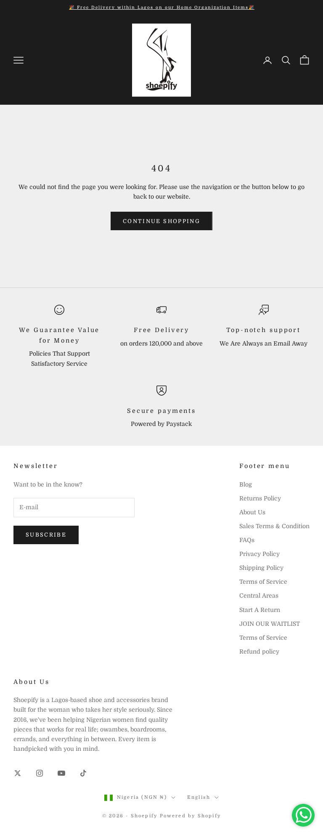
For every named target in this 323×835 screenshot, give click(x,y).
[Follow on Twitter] (17, 773)
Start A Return (259, 609)
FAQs (246, 540)
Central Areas (258, 595)
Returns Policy (260, 498)
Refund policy (259, 651)
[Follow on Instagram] (39, 773)
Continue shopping (161, 221)
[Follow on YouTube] (61, 773)
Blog (245, 484)
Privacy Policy (259, 553)
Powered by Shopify (190, 816)
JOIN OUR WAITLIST (269, 623)
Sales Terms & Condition (274, 526)
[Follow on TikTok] (83, 773)
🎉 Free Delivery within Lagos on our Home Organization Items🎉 (161, 7)
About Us (252, 512)
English (198, 797)
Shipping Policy (261, 567)
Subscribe (46, 535)
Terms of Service (263, 581)
